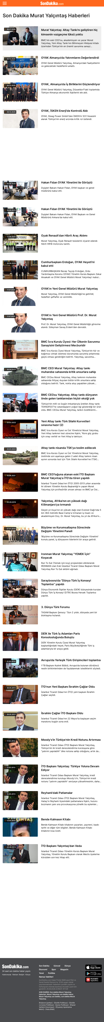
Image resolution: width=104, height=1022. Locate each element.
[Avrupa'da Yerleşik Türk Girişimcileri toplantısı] (20, 669)
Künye (27, 975)
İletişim (21, 975)
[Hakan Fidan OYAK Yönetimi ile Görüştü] (20, 192)
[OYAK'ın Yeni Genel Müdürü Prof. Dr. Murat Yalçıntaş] (20, 324)
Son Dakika (44, 966)
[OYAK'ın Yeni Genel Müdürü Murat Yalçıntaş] (20, 298)
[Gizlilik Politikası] (61, 1003)
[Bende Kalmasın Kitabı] (20, 829)
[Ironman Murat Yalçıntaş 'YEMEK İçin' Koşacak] (20, 563)
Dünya (68, 966)
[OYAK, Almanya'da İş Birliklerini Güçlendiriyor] (20, 93)
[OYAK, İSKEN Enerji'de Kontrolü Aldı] (20, 120)
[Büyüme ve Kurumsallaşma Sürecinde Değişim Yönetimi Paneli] (20, 537)
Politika (51, 973)
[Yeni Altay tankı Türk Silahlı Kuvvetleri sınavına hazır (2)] (20, 431)
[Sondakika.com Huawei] (93, 979)
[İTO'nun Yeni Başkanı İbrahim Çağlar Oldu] (20, 696)
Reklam (15, 975)
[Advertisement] (52, 155)
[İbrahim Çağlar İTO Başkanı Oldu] (20, 722)
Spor (54, 969)
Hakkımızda (6, 975)
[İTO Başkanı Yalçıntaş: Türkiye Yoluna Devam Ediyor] (20, 776)
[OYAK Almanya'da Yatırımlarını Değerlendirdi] (20, 67)
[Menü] (5, 3)
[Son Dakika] (52, 3)
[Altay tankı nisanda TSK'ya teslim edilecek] (20, 457)
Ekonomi (43, 969)
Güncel (57, 966)
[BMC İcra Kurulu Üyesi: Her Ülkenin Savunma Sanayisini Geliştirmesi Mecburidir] (20, 351)
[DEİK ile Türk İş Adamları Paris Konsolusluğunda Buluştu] (20, 643)
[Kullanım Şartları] (45, 1003)
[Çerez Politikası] (61, 1005)
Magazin (64, 969)
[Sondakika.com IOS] (93, 967)
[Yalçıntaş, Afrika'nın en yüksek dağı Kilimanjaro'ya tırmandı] (20, 510)
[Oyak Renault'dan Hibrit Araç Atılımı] (20, 245)
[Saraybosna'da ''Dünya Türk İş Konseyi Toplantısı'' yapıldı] (20, 590)
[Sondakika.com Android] (93, 973)
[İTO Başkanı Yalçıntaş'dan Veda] (20, 855)
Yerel (41, 973)
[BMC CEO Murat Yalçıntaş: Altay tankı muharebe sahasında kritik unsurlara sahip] (20, 377)
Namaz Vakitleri (46, 977)
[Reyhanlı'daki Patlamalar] (20, 802)
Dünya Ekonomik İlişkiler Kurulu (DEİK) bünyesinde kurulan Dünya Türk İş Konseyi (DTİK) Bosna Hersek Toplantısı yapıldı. (71, 592)
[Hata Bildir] (50, 1009)
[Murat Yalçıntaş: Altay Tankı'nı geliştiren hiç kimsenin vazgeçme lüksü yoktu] (20, 38)
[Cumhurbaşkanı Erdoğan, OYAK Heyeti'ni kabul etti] (20, 271)
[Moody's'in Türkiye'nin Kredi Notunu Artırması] (20, 749)
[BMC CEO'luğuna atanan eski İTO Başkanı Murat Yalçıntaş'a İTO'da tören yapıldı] (20, 484)
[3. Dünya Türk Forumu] (20, 616)
